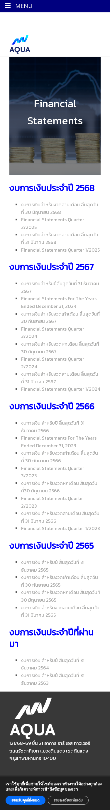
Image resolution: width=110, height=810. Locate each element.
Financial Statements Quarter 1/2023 (60, 528)
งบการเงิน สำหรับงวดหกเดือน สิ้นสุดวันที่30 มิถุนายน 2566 (59, 487)
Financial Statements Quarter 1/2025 (60, 249)
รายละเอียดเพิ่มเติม (68, 800)
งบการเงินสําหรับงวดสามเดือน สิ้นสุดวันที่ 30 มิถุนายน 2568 (59, 208)
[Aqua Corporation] (15, 43)
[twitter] (42, 19)
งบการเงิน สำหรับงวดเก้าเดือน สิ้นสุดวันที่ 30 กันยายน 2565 (59, 581)
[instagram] (65, 19)
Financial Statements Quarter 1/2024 (60, 388)
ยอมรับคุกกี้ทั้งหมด (25, 800)
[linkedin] (96, 19)
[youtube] (81, 19)
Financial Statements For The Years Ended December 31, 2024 (59, 302)
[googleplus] (73, 19)
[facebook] (35, 19)
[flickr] (50, 19)
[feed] (58, 19)
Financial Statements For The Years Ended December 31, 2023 (59, 441)
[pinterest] (88, 19)
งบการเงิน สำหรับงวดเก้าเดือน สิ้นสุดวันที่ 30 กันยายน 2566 (59, 456)
